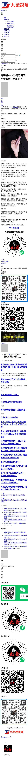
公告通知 (6, 34)
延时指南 (6, 32)
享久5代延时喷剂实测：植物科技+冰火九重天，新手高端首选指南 (13, 434)
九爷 (9, 354)
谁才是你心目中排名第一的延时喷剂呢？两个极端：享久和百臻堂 (14, 367)
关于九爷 (6, 36)
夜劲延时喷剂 (10, 23)
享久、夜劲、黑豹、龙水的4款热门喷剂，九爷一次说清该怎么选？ (14, 424)
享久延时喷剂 (10, 21)
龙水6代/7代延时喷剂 (9, 417)
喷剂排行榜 (7, 30)
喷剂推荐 (6, 29)
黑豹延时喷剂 (10, 27)
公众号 (2, 259)
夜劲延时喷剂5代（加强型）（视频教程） (15, 532)
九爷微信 (3, 263)
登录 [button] (2, 14)
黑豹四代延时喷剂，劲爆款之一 (14, 410)
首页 (5, 18)
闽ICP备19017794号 (6, 737)
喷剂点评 (6, 19)
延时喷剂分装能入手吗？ (11, 462)
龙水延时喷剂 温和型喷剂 (11, 402)
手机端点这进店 (5, 261)
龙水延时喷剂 (10, 25)
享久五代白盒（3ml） (10, 395)
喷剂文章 (5, 63)
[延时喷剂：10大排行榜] (14, 341)
